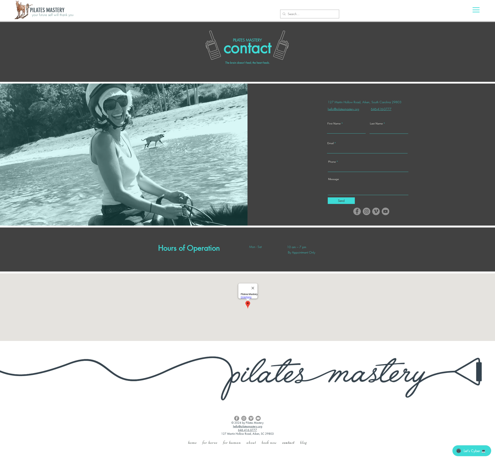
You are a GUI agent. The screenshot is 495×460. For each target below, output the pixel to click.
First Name (334, 123)
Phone (332, 161)
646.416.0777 (247, 430)
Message (333, 179)
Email (330, 143)
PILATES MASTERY (47, 10)
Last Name (376, 123)
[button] (476, 9)
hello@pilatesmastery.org (247, 426)
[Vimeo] (376, 211)
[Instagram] (366, 211)
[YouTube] (385, 211)
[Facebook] (357, 211)
